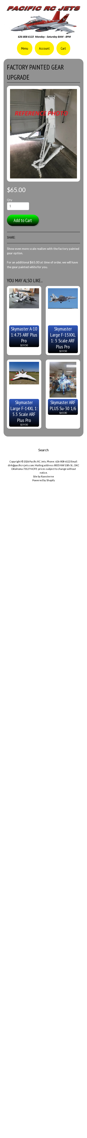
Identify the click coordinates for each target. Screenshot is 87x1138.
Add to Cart (23, 220)
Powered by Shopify (43, 480)
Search (43, 450)
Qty (9, 200)
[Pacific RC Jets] (43, 36)
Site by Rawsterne (43, 476)
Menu (24, 48)
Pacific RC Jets (37, 461)
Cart (63, 48)
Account (44, 48)
